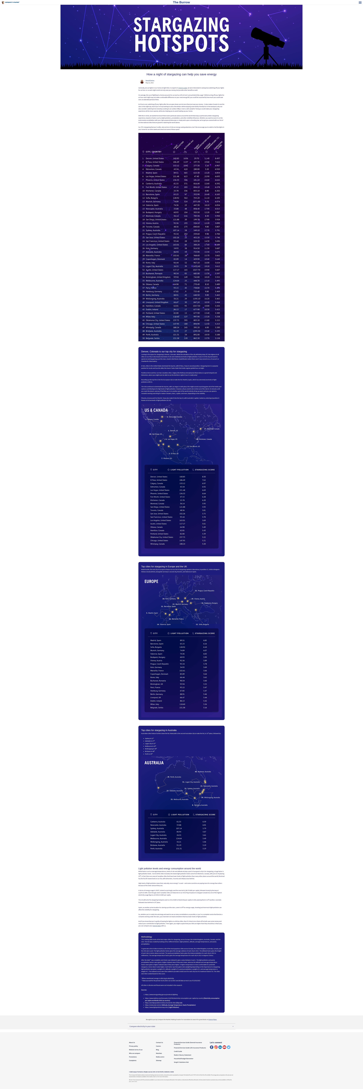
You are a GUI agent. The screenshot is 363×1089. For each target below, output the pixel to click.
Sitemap (158, 1060)
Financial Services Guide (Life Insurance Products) (190, 1048)
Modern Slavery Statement (182, 1055)
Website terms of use (135, 1050)
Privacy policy (133, 1046)
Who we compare (134, 1053)
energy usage (183, 88)
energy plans (157, 926)
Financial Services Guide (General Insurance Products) (188, 1043)
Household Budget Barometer (183, 1058)
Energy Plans (213, 1019)
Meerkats (159, 1053)
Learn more (134, 1081)
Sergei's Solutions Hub (181, 1062)
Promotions (133, 1057)
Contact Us (159, 1042)
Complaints (132, 1060)
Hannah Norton (150, 80)
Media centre (160, 1057)
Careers (158, 1046)
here (156, 1076)
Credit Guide (178, 1051)
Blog (157, 1050)
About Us (132, 1042)
